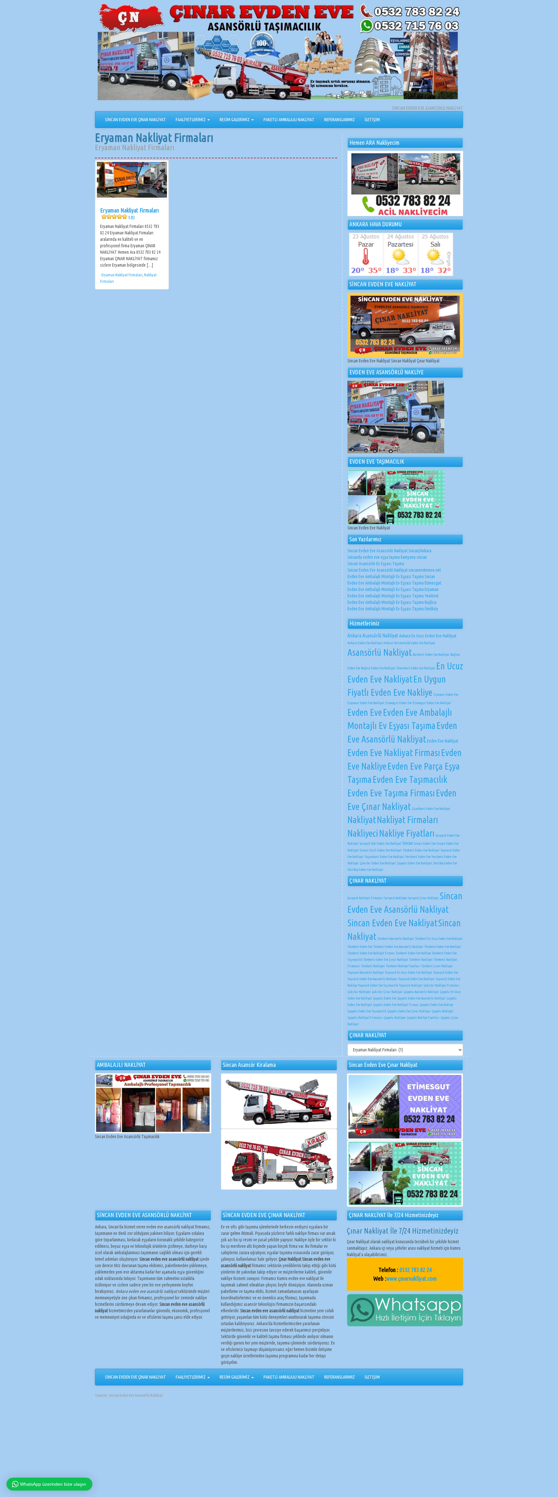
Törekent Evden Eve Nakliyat (421, 850)
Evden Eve (364, 712)
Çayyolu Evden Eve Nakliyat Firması (395, 1005)
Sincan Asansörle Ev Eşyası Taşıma (375, 563)
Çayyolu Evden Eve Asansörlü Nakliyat (421, 998)
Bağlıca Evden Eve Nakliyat (378, 668)
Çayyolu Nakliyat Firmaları (365, 1017)
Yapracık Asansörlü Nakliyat (365, 972)
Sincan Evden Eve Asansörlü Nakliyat (136, 1395)
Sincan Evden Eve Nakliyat (392, 923)
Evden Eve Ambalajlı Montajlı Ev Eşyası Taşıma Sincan (391, 576)
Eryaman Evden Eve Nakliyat (365, 703)
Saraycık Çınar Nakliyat (423, 898)
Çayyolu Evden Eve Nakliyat (414, 863)
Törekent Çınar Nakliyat (437, 966)
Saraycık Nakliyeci (395, 898)
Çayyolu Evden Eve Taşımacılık (366, 1011)
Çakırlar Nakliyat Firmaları (441, 985)
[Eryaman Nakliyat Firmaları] (132, 179)
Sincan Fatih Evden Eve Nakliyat (381, 850)
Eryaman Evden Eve (445, 694)
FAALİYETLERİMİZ (191, 119)
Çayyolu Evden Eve (384, 998)
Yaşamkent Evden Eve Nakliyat (384, 857)
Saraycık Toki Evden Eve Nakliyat (380, 843)
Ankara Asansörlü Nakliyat (372, 635)
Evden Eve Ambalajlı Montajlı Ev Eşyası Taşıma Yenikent (393, 595)
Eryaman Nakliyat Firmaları (129, 213)
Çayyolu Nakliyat (442, 1011)
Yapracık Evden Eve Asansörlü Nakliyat (372, 979)
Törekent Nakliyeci (373, 966)
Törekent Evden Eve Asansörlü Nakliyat (398, 947)
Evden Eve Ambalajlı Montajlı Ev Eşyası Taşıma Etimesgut (394, 583)
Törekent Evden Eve (359, 947)
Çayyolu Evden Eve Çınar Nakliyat (408, 1011)
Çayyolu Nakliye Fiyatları (423, 1017)
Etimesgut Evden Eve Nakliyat (432, 703)
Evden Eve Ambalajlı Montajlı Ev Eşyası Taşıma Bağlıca (392, 602)
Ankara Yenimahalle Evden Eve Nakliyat (409, 643)
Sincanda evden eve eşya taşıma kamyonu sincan (387, 557)
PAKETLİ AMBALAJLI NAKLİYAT (289, 119)
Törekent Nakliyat (421, 959)
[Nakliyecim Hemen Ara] (405, 183)
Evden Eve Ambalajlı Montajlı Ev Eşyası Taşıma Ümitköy (392, 608)
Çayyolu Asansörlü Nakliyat (421, 992)
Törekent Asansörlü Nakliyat (395, 939)
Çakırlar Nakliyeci (359, 992)
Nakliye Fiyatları (407, 833)
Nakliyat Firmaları (407, 819)
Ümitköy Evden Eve (445, 863)
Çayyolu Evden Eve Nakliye (436, 1005)
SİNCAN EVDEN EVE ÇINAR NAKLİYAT (135, 119)
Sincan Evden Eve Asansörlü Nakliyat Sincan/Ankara (389, 550)
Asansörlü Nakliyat (379, 652)
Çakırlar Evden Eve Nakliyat (378, 863)
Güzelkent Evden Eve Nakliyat (431, 809)
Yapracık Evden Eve (445, 972)
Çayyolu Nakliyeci (395, 1017)
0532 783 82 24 (415, 1269)
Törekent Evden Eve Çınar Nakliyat (385, 959)
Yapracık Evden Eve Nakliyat (416, 979)
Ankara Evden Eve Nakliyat (364, 643)
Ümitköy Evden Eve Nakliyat (365, 870)
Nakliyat (361, 819)
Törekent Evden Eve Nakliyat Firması (371, 953)
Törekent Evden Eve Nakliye (413, 953)
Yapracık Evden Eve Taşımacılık (378, 985)
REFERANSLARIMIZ (339, 119)
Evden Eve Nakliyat (442, 741)
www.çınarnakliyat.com (411, 1278)
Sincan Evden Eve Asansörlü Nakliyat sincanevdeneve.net (394, 570)
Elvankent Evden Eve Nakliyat (416, 668)
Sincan (407, 843)
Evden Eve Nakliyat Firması (393, 752)
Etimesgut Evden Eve (398, 703)
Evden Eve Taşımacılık (410, 779)
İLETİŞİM (372, 119)
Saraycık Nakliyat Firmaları (365, 898)
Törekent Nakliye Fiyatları (403, 966)
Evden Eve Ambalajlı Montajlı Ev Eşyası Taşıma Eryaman (393, 589)
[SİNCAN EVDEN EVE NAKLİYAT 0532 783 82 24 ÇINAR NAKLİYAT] (279, 53)
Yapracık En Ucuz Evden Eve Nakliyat (408, 972)
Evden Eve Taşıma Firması (391, 793)
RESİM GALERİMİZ (235, 119)
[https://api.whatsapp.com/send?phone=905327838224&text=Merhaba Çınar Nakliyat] (405, 1309)
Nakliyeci (362, 833)
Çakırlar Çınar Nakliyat (387, 992)
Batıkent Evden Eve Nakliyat (431, 654)
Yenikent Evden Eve (417, 857)
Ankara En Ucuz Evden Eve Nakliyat (427, 635)
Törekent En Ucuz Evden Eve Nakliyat (439, 939)
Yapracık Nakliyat (410, 985)
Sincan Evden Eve (425, 843)
